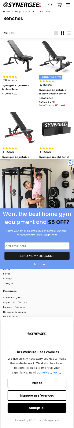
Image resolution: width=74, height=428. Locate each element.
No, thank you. (37, 264)
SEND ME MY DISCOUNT (37, 256)
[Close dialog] (70, 163)
